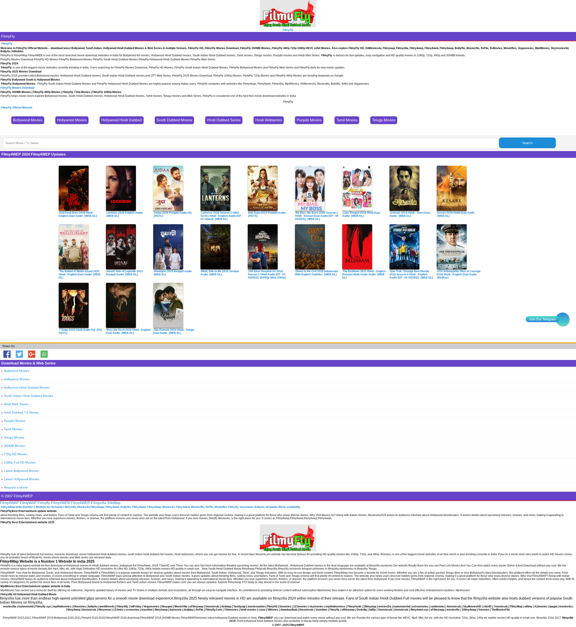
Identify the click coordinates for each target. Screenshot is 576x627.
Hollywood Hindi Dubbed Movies (25, 387)
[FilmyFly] (288, 26)
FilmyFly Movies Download (17, 87)
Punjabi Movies (13, 421)
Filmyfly (44, 503)
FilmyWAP (28, 503)
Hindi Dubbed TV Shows (19, 412)
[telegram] (562, 319)
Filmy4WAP (9, 503)
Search (527, 143)
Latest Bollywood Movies (20, 471)
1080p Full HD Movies (18, 462)
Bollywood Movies (15, 371)
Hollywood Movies (15, 379)
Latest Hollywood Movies (20, 479)
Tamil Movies (11, 429)
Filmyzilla (98, 503)
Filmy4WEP (80, 503)
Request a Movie (14, 487)
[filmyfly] (288, 550)
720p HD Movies (14, 454)
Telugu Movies (12, 437)
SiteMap (113, 503)
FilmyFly (8, 36)
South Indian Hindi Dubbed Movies (27, 396)
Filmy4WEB (60, 503)
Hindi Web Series (14, 404)
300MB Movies (13, 446)
